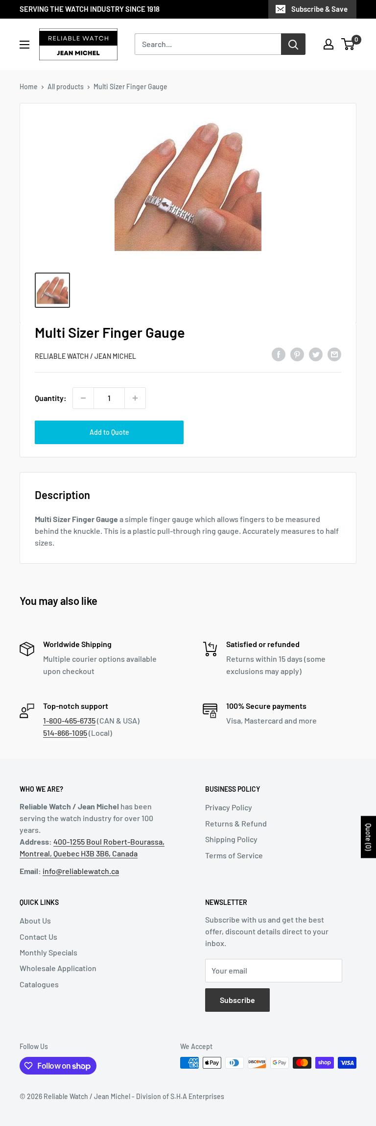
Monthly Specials (48, 952)
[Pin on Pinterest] (297, 354)
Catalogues (39, 984)
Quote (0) (368, 837)
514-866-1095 (65, 732)
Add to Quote (109, 432)
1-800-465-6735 (69, 720)
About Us (35, 920)
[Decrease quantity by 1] (83, 398)
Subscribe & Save (319, 8)
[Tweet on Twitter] (316, 354)
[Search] (293, 44)
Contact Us (38, 936)
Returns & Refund (236, 823)
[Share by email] (334, 354)
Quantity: (51, 397)
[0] (348, 44)
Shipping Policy (231, 839)
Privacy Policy (228, 807)
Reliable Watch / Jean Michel (85, 356)
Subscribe (237, 999)
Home (29, 86)
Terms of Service (234, 855)
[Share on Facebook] (278, 354)
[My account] (328, 44)
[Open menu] (24, 45)
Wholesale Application (58, 968)
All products (65, 86)
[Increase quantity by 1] (135, 398)
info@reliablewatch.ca (81, 871)
